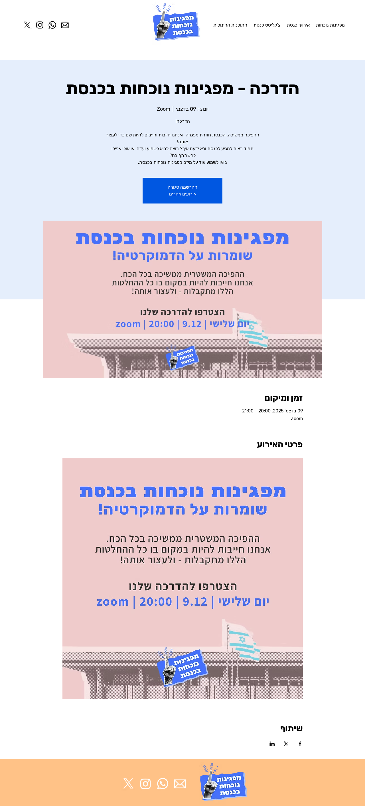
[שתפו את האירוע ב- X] (286, 743)
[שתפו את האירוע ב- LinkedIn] (272, 743)
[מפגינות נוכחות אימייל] (65, 25)
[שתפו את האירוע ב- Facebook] (300, 743)
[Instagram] (39, 25)
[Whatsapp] (52, 25)
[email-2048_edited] (180, 784)
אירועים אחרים (182, 194)
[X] (27, 25)
